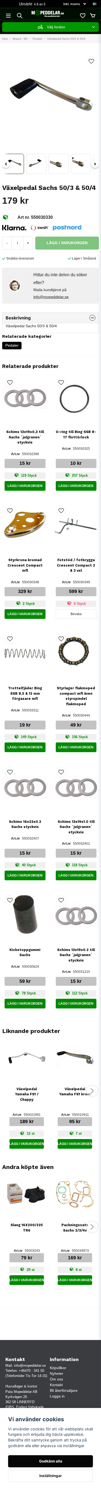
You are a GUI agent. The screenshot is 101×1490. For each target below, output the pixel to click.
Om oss (56, 1379)
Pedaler (37, 38)
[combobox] (50, 27)
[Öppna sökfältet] (20, 15)
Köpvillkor (58, 1368)
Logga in (57, 1396)
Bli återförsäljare (64, 1390)
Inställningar (50, 1476)
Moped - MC (20, 38)
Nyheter (56, 1373)
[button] (94, 4)
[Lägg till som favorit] (82, 15)
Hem (5, 38)
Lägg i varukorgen (25, 486)
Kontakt (56, 1385)
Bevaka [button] (76, 614)
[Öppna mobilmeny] (8, 15)
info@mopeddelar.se (51, 297)
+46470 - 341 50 (31, 1371)
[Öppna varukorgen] (93, 15)
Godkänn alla (50, 1461)
